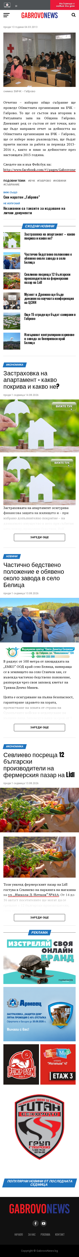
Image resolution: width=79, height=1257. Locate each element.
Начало (19, 1234)
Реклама (45, 1234)
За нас (32, 1234)
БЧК (32, 181)
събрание (12, 184)
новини (60, 181)
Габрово (45, 181)
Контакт (60, 1234)
